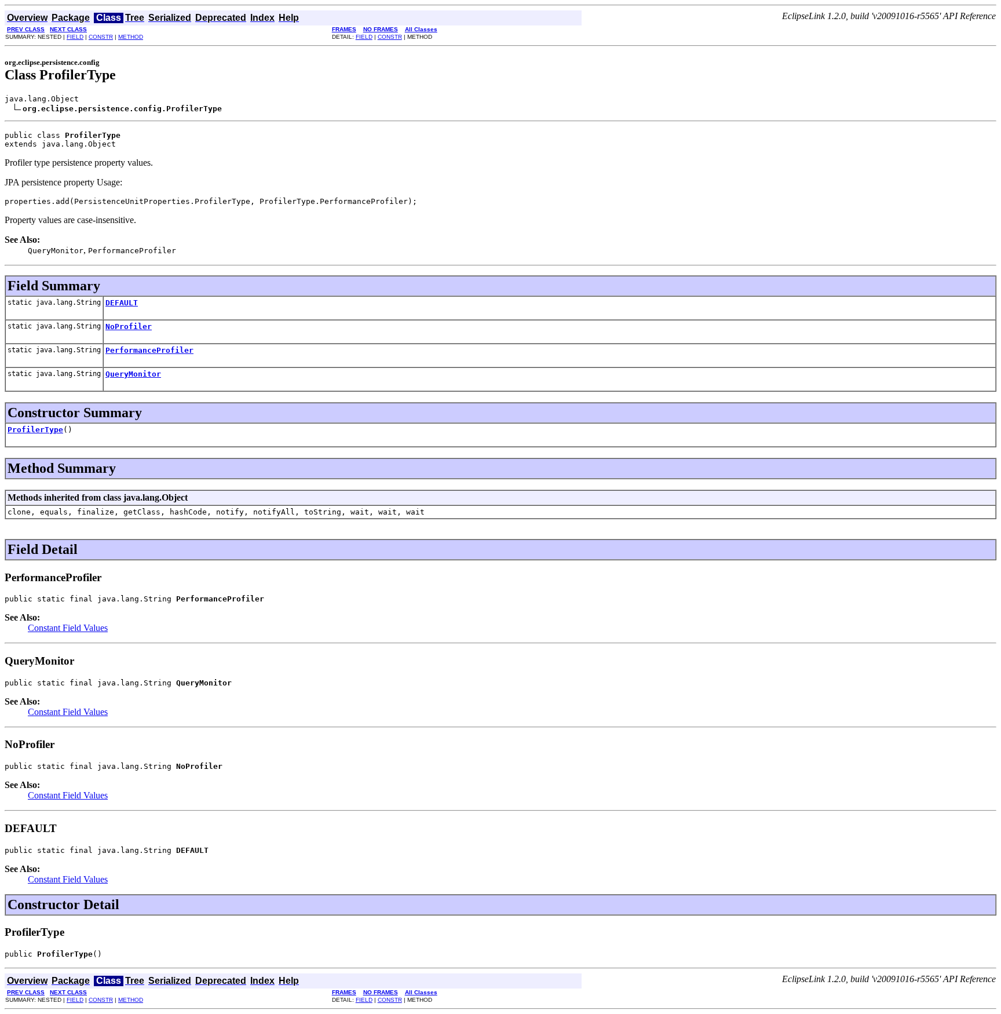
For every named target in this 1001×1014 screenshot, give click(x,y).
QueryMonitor (133, 374)
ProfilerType (35, 429)
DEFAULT (121, 302)
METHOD (130, 37)
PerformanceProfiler (149, 350)
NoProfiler (128, 326)
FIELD (75, 37)
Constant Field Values (68, 628)
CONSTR (101, 37)
